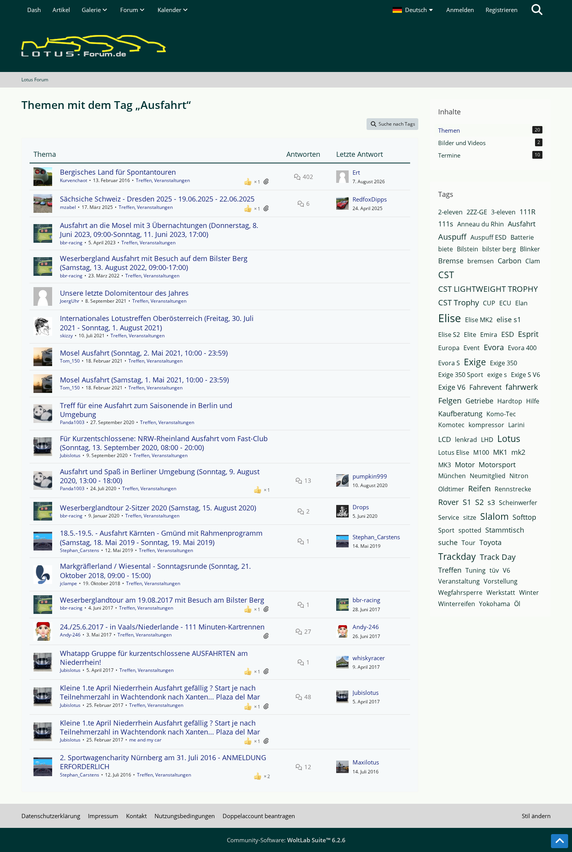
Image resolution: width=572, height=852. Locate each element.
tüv (494, 570)
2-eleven (450, 212)
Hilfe (532, 401)
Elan (521, 303)
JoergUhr (69, 301)
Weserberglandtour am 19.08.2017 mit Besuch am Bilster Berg (162, 600)
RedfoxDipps (370, 199)
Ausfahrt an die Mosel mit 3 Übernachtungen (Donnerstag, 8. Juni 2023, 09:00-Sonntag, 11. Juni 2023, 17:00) (159, 230)
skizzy (66, 335)
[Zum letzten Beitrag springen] (342, 176)
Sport (446, 530)
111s (445, 223)
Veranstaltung (459, 581)
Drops (361, 507)
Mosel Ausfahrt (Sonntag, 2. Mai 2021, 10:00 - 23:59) (144, 353)
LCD (444, 439)
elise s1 (509, 319)
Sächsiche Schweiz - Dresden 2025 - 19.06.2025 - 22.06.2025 (157, 198)
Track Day (498, 557)
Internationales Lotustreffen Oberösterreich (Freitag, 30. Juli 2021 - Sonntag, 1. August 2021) (157, 323)
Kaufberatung (460, 413)
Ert (356, 172)
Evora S (449, 363)
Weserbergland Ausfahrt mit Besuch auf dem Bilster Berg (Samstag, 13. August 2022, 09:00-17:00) (153, 263)
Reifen (479, 488)
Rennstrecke (513, 489)
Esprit (528, 334)
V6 (506, 570)
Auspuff (452, 236)
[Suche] (537, 9)
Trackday (457, 556)
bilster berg (499, 249)
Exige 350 (503, 363)
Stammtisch (504, 530)
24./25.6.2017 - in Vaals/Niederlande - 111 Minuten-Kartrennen (162, 626)
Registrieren (502, 10)
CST (446, 274)
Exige (475, 362)
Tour (468, 542)
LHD (487, 439)
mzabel (68, 207)
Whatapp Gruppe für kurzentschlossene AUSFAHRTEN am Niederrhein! (154, 658)
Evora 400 (522, 348)
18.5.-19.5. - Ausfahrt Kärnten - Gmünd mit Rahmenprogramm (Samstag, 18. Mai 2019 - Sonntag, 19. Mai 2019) (161, 537)
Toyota (490, 542)
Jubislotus (70, 455)
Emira (488, 334)
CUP (489, 303)
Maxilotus (366, 762)
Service (448, 517)
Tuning (475, 570)
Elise (449, 317)
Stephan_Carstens (79, 550)
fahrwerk (521, 387)
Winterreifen (456, 604)
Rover (448, 502)
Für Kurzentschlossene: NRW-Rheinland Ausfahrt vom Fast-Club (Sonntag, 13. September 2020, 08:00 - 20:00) (164, 443)
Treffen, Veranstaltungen (163, 180)
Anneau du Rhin (480, 224)
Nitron (518, 476)
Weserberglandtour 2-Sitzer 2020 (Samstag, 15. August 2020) (158, 507)
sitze (469, 517)
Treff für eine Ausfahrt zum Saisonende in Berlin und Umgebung (146, 410)
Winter (529, 592)
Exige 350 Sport (460, 374)
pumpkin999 (370, 476)
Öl (517, 604)
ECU (505, 303)
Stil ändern (536, 816)
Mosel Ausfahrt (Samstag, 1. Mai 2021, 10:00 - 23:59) (144, 379)
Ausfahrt (521, 223)
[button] (413, 9)
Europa (449, 348)
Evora (494, 347)
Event (471, 348)
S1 (467, 502)
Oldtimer (451, 489)
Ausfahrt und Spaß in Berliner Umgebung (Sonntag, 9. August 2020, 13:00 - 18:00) (160, 476)
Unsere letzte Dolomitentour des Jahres (124, 293)
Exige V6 (451, 387)
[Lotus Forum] (286, 45)
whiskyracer (369, 658)
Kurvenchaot (73, 180)
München (452, 476)
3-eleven (503, 212)
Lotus (508, 438)
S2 (479, 502)
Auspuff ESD (488, 237)
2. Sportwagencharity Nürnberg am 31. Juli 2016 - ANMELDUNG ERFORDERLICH (163, 762)
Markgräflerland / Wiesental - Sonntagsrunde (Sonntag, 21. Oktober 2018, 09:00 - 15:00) (155, 570)
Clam (532, 261)
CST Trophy (458, 302)
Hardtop (509, 401)
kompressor (486, 425)
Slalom (494, 516)
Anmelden (460, 10)
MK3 (444, 465)
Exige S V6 (525, 374)
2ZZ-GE (477, 212)
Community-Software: (286, 840)
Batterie (522, 237)
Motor (465, 464)
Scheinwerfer (518, 502)
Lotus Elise (453, 452)
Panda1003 (72, 422)
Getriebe (479, 400)
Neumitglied (487, 476)
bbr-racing (71, 242)
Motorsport (497, 464)
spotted (469, 530)
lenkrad (466, 439)
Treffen (449, 570)
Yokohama (494, 604)
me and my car (145, 739)
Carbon (509, 260)
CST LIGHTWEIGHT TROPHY (488, 289)
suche (448, 542)
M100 (481, 452)
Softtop (524, 517)
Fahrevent (485, 387)
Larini (516, 425)
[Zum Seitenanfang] (559, 841)
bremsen (480, 261)
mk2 (518, 452)
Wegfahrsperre (460, 592)
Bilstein (467, 249)
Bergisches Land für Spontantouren (118, 172)
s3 (491, 502)
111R (527, 211)
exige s (497, 374)
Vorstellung (501, 581)
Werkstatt (500, 592)
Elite (470, 334)
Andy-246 (70, 634)
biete (445, 249)
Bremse (450, 260)
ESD (507, 334)
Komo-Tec (501, 414)
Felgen (449, 400)
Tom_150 (70, 361)
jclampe (68, 583)
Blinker (530, 249)
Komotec (451, 425)
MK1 (500, 452)
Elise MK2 (479, 320)
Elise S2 (449, 334)
